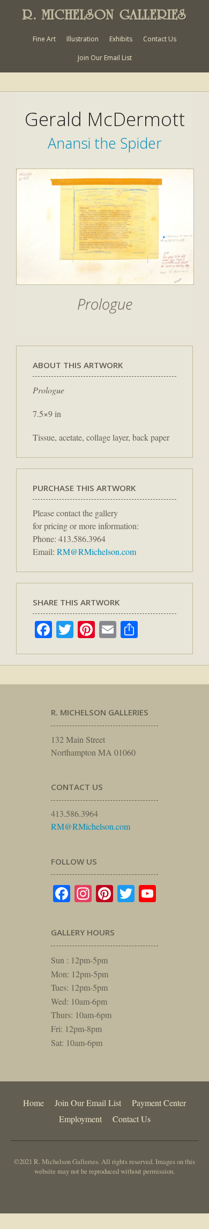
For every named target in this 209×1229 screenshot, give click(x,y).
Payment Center (159, 1102)
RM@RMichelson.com (96, 551)
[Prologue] (105, 290)
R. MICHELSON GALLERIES (104, 14)
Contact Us (159, 38)
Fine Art (44, 38)
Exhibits (120, 38)
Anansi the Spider (105, 143)
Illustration (82, 38)
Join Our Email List (105, 57)
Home (33, 1102)
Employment (80, 1118)
